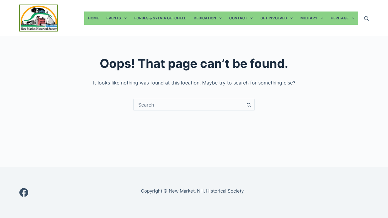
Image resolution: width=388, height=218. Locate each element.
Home (93, 18)
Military (309, 18)
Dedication (205, 18)
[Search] (366, 18)
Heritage (340, 18)
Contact (238, 18)
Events (113, 18)
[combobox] (188, 105)
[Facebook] (23, 192)
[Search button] (248, 105)
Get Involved (273, 18)
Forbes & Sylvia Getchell (160, 18)
